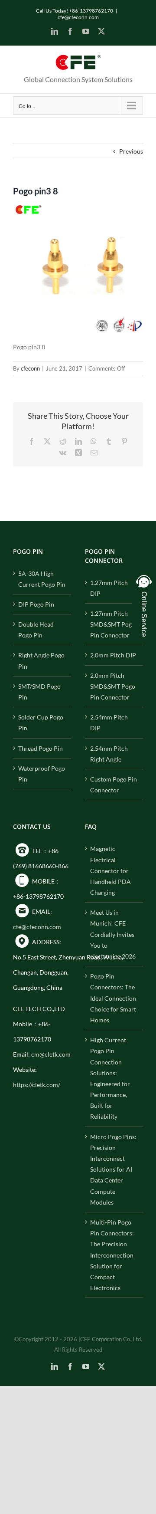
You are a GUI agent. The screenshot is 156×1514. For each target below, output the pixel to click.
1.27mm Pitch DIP (109, 588)
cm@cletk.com (51, 1054)
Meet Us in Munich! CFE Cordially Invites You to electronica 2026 (113, 934)
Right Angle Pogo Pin (41, 660)
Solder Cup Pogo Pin (40, 722)
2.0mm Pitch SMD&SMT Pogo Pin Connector (112, 686)
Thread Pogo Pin (40, 748)
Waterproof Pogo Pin (41, 774)
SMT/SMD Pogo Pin (39, 692)
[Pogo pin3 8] (78, 208)
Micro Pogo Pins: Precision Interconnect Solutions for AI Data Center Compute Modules (113, 1169)
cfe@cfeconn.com (78, 17)
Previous (131, 151)
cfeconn (30, 368)
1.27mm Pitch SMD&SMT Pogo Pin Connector (112, 624)
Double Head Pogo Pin (36, 630)
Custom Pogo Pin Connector (113, 784)
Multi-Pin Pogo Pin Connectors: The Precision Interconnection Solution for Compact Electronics (112, 1254)
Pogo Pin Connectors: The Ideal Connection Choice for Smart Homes (113, 998)
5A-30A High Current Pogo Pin (41, 579)
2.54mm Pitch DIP (109, 722)
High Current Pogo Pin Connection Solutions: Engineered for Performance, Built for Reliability (110, 1078)
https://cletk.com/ (36, 1084)
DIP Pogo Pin (36, 604)
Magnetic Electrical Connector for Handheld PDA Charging (110, 870)
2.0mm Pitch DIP (113, 655)
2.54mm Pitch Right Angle (109, 754)
